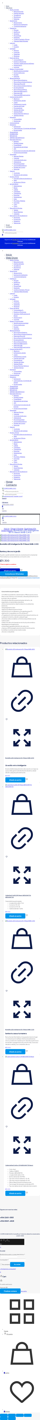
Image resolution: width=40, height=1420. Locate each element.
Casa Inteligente (25, 576)
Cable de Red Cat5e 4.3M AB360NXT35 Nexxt (19, 1165)
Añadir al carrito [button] (15, 780)
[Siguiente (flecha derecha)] (12, 1418)
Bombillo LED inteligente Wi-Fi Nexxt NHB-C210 (19, 1029)
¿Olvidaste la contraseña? (8, 1269)
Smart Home (16, 528)
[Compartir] (20, 1415)
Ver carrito (24, 1291)
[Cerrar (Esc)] (28, 1415)
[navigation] (20, 1281)
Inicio (7, 528)
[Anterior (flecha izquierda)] (4, 1418)
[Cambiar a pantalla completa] (12, 1415)
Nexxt (9, 577)
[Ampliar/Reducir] (4, 1415)
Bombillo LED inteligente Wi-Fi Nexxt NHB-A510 (19, 758)
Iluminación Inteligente (25, 577)
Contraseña (4, 1260)
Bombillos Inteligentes (13, 576)
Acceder (17, 1264)
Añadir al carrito (10, 571)
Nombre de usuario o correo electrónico (12, 1254)
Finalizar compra (10, 1291)
